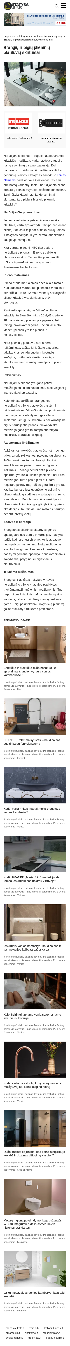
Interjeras (24, 36)
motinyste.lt (34, 1337)
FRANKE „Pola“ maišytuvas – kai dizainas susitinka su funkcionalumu (32, 741)
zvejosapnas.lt (14, 1337)
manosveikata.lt (15, 1328)
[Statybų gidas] (16, 9)
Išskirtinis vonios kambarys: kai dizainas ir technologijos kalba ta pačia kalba (32, 947)
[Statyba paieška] (57, 7)
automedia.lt (13, 1332)
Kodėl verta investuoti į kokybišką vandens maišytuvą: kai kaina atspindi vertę (32, 1085)
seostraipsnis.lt (55, 1337)
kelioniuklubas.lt (53, 1328)
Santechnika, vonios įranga (48, 36)
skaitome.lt (31, 1332)
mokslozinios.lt (51, 1332)
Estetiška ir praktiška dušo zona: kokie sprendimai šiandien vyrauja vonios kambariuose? (30, 671)
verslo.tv (34, 1328)
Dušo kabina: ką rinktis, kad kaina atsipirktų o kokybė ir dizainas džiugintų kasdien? (34, 1153)
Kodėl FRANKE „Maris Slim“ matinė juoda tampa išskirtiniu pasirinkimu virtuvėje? (31, 879)
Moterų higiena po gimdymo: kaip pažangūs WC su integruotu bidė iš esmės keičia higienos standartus (33, 1224)
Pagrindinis (10, 36)
